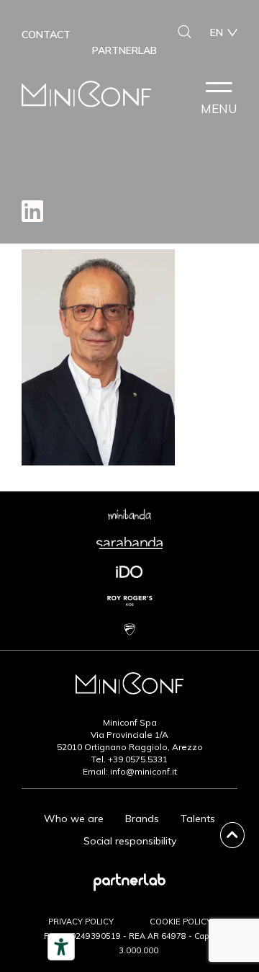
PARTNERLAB (124, 50)
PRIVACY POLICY (81, 922)
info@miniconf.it (143, 771)
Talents (198, 818)
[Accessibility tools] (61, 946)
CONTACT (46, 34)
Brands (142, 818)
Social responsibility (129, 840)
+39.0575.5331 (138, 759)
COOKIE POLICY (181, 922)
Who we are (74, 818)
